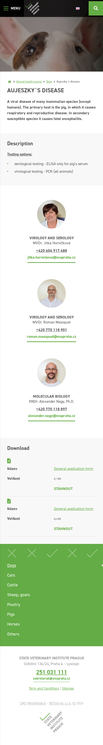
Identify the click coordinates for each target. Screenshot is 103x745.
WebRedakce (36, 703)
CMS (23, 703)
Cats (11, 575)
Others (13, 634)
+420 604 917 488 (51, 250)
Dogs (49, 81)
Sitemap (68, 688)
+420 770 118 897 (51, 409)
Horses (13, 624)
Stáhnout (63, 488)
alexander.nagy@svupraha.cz (51, 415)
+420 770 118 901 (51, 329)
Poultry (13, 604)
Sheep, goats (18, 595)
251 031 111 (51, 672)
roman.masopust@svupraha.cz (51, 336)
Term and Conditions (44, 688)
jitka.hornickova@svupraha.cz (51, 257)
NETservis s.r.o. (60, 703)
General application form (73, 468)
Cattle (12, 585)
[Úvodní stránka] (32, 8)
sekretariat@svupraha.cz (51, 678)
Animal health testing (29, 81)
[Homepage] (9, 81)
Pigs (11, 614)
